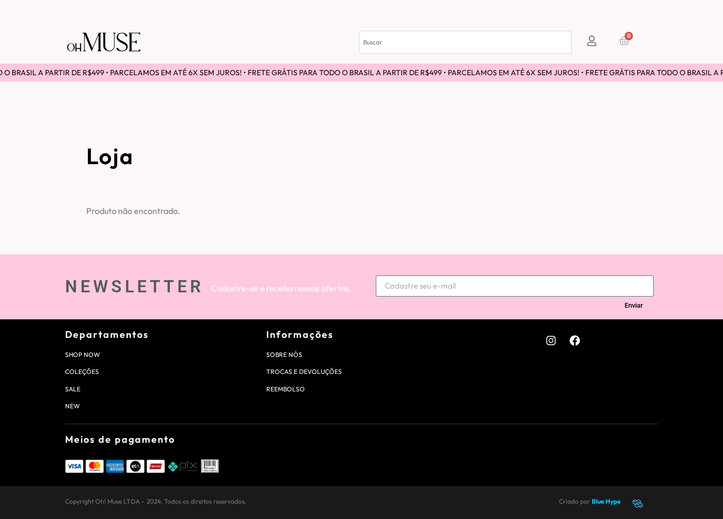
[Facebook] (574, 340)
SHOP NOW (82, 355)
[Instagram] (551, 340)
